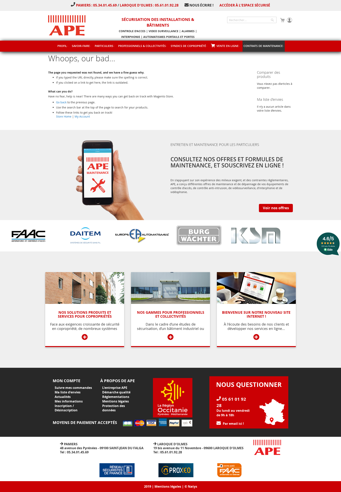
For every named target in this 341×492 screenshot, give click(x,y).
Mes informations (69, 401)
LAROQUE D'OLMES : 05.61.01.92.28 (149, 5)
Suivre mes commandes (73, 388)
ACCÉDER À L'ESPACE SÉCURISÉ (244, 5)
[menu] (170, 46)
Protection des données (113, 408)
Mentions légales (115, 401)
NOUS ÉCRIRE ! (201, 5)
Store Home (63, 116)
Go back (61, 102)
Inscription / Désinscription (66, 408)
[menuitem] (62, 46)
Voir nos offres (276, 207)
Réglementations (115, 397)
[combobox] (251, 20)
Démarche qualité (116, 392)
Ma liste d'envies (68, 392)
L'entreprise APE (114, 388)
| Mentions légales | (168, 486)
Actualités (63, 397)
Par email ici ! (233, 423)
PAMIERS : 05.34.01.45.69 (97, 5)
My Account (82, 116)
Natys (192, 486)
